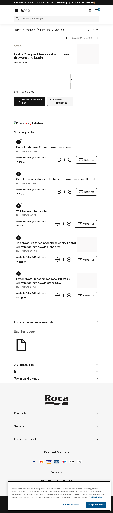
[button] (17, 19)
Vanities (59, 29)
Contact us (88, 224)
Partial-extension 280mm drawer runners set (44, 147)
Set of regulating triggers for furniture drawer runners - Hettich (55, 179)
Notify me (89, 160)
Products (30, 29)
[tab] (56, 322)
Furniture (45, 29)
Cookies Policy (95, 497)
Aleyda (18, 45)
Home (17, 29)
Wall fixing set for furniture (32, 211)
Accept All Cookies (96, 504)
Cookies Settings (71, 504)
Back (95, 30)
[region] (59, 496)
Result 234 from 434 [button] (82, 38)
